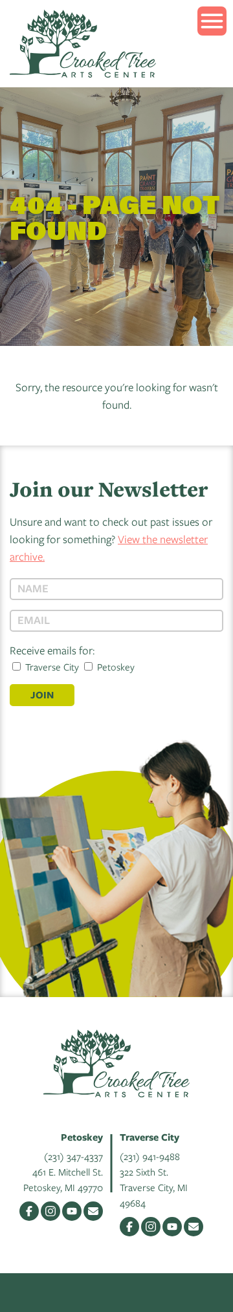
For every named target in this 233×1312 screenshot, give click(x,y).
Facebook (29, 1211)
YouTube (72, 1211)
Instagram (50, 1211)
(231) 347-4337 (73, 1156)
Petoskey (114, 666)
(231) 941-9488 (150, 1156)
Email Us (93, 1211)
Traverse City (51, 666)
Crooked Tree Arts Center (83, 44)
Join (42, 695)
